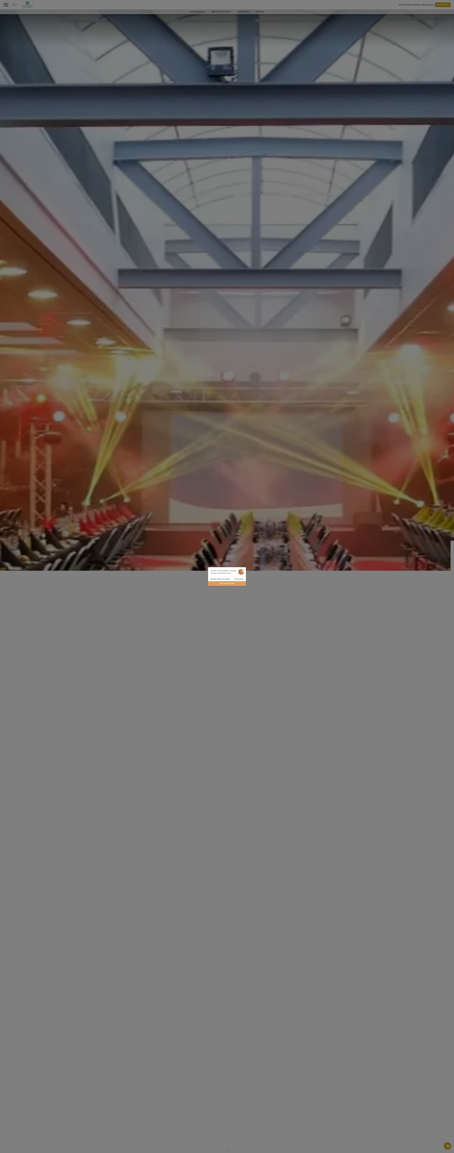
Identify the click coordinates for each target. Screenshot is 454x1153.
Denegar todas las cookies (220, 579)
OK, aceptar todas (227, 583)
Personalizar (239, 579)
